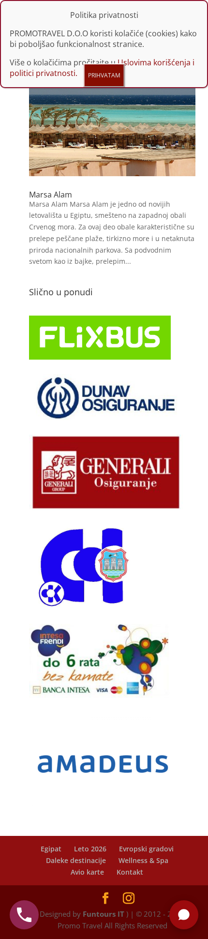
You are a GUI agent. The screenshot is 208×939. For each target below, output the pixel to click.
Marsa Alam (50, 194)
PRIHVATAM (104, 75)
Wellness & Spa (143, 860)
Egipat (51, 848)
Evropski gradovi (146, 848)
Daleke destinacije (76, 860)
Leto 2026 (90, 848)
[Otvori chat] (183, 914)
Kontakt (130, 872)
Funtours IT (103, 914)
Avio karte (87, 872)
